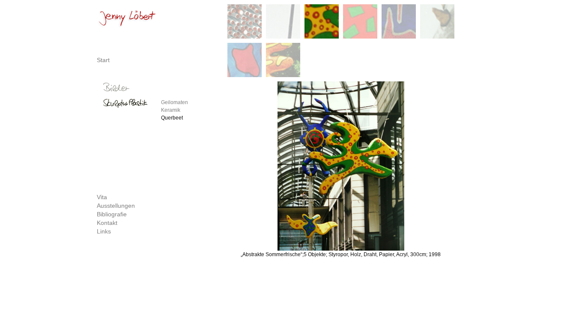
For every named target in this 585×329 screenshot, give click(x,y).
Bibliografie (112, 214)
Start (103, 60)
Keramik (170, 110)
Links (104, 231)
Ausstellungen (116, 205)
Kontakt (107, 222)
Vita (102, 197)
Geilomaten (174, 102)
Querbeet (172, 118)
